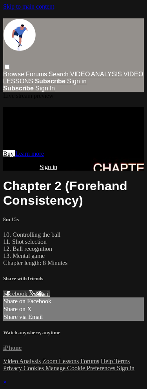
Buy (9, 153)
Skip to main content (28, 6)
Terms (122, 361)
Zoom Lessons (60, 361)
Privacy (13, 368)
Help (107, 361)
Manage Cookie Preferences (81, 368)
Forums (37, 74)
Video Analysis (22, 361)
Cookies (34, 368)
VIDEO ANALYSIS (96, 74)
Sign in (77, 81)
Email (42, 293)
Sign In (45, 88)
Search (59, 74)
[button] (7, 66)
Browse (14, 74)
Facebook (16, 293)
